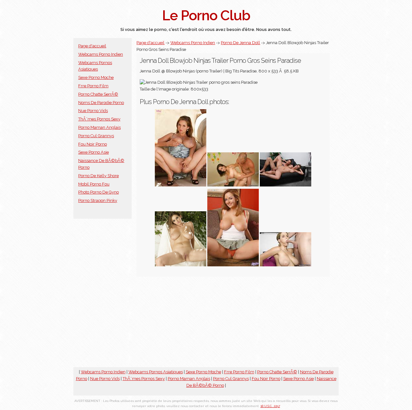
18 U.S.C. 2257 (270, 406)
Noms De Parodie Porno (101, 102)
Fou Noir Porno (92, 144)
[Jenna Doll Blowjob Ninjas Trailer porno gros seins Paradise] (285, 264)
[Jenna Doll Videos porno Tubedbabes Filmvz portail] (180, 185)
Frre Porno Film (93, 85)
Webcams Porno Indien (100, 54)
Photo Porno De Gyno (98, 192)
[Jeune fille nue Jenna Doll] (180, 264)
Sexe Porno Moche (96, 77)
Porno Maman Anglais (99, 127)
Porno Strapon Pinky (97, 200)
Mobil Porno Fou (93, 184)
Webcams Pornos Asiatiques (155, 371)
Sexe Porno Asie (93, 152)
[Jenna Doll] (233, 185)
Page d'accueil (92, 45)
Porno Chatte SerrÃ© (98, 94)
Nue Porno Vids (93, 110)
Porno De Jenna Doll (240, 42)
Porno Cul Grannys (96, 135)
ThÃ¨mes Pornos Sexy (99, 119)
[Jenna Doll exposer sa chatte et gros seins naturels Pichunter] (233, 264)
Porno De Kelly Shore (98, 175)
